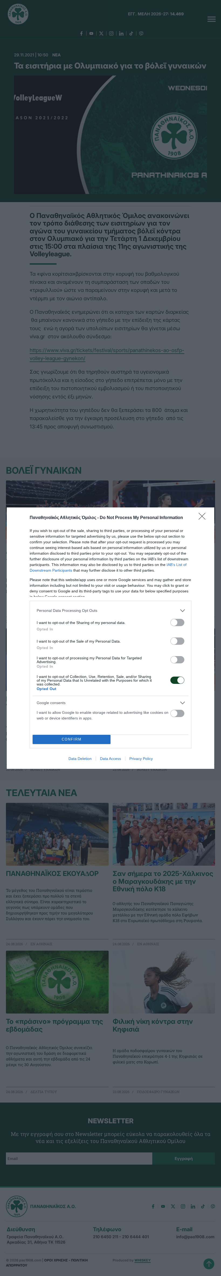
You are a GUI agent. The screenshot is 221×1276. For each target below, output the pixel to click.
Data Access (110, 758)
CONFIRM (72, 739)
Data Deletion (80, 758)
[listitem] (110, 610)
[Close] (204, 518)
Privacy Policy (141, 758)
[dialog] (110, 638)
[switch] (177, 622)
